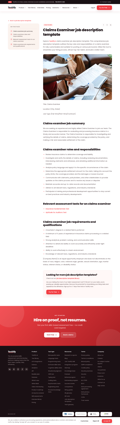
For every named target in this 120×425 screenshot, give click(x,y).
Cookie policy (85, 368)
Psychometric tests (54, 383)
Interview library (37, 399)
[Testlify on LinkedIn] (9, 369)
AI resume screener (38, 393)
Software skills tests (54, 365)
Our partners (102, 370)
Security (83, 374)
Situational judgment (54, 371)
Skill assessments (37, 396)
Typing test (51, 377)
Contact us (101, 382)
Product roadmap (37, 390)
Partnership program (71, 380)
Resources (65, 8)
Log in (93, 8)
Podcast (67, 374)
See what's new (60, 2)
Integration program (71, 365)
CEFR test (51, 374)
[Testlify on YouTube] (26, 369)
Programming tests (54, 361)
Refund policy (85, 361)
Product (21, 8)
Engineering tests (53, 387)
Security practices (87, 371)
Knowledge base (70, 371)
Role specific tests (54, 355)
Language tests (53, 358)
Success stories (70, 383)
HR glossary (68, 393)
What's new (35, 380)
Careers (100, 358)
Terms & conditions (87, 358)
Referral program (70, 377)
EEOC (82, 383)
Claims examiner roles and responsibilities (21, 35)
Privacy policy (85, 355)
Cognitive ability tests (55, 368)
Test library (32, 8)
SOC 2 (83, 377)
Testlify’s (52, 41)
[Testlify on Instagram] (18, 369)
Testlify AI (35, 355)
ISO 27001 (84, 380)
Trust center (85, 400)
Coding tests (52, 380)
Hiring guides (69, 390)
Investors (100, 376)
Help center (101, 386)
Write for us (101, 379)
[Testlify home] (12, 7)
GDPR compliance (87, 365)
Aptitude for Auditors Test (56, 212)
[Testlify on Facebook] (22, 369)
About (75, 8)
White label (35, 383)
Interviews (40, 8)
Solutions (55, 8)
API (33, 371)
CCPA (83, 397)
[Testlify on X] (14, 369)
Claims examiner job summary (23, 31)
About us (100, 355)
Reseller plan (36, 374)
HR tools (67, 396)
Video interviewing (37, 387)
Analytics (35, 368)
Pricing (48, 8)
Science (34, 365)
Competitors (69, 387)
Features (34, 377)
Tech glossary (69, 404)
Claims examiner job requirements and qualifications (24, 45)
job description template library (67, 278)
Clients (100, 367)
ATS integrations (37, 361)
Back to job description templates (20, 21)
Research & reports (71, 355)
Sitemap (67, 368)
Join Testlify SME (70, 361)
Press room (101, 373)
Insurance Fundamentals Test (57, 209)
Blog (66, 358)
